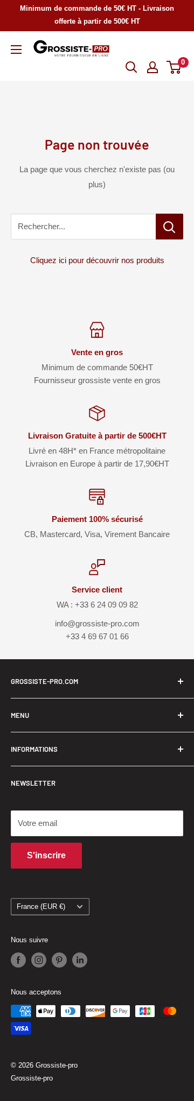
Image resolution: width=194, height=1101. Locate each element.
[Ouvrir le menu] (16, 49)
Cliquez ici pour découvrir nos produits (97, 260)
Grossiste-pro (32, 1078)
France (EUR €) (41, 906)
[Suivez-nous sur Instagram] (38, 960)
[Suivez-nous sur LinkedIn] (79, 960)
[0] (174, 67)
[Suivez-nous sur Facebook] (18, 960)
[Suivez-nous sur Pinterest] (59, 960)
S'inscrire (46, 855)
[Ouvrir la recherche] (131, 67)
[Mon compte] (152, 67)
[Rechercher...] (169, 226)
